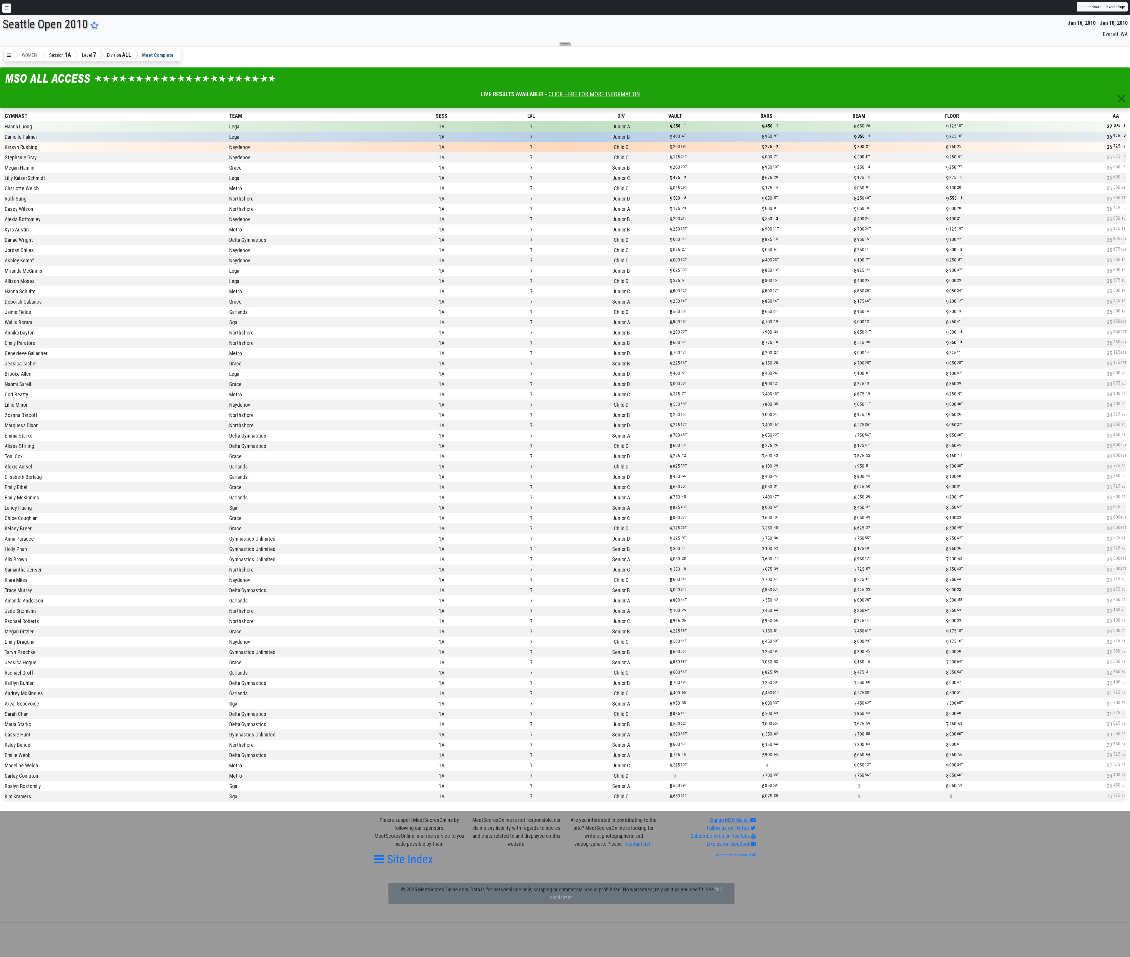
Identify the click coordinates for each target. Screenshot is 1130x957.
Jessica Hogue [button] (20, 662)
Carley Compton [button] (21, 776)
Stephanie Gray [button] (21, 157)
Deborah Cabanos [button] (23, 302)
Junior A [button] (621, 126)
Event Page (1115, 6)
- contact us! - (638, 844)
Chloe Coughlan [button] (21, 518)
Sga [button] (233, 322)
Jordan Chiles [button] (19, 250)
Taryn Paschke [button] (20, 652)
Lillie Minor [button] (16, 405)
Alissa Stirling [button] (19, 446)
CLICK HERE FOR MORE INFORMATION (594, 94)
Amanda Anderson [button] (24, 600)
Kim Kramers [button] (18, 796)
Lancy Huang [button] (18, 508)
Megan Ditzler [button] (19, 631)
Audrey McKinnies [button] (24, 693)
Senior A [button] (621, 302)
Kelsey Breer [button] (18, 528)
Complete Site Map (731, 854)
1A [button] (441, 126)
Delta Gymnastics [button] (247, 240)
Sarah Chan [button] (17, 714)
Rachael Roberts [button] (22, 621)
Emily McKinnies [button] (22, 497)
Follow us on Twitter (729, 828)
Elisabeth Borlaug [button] (23, 477)
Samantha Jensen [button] (24, 570)
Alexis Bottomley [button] (23, 219)
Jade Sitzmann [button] (20, 611)
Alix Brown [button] (16, 559)
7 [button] (531, 126)
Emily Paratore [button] (20, 343)
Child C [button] (621, 157)
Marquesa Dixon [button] (22, 425)
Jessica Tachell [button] (21, 363)
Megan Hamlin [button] (19, 168)
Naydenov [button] (239, 147)
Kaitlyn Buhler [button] (19, 683)
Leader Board (1090, 6)
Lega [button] (234, 126)
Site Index (408, 859)
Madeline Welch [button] (21, 765)
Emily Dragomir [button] (20, 642)
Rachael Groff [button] (19, 673)
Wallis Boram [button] (18, 322)
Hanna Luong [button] (18, 126)
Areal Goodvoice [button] (22, 704)
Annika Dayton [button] (20, 333)
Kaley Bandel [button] (18, 745)
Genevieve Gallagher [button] (26, 353)
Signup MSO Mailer (729, 820)
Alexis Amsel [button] (18, 466)
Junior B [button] (621, 137)
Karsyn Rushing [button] (21, 147)
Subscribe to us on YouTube (720, 836)
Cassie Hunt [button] (18, 734)
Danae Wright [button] (19, 240)
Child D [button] (621, 147)
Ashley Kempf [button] (19, 260)
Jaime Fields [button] (18, 312)
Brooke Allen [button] (18, 374)
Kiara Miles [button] (16, 580)
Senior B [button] (621, 168)
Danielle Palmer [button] (21, 137)
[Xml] (751, 854)
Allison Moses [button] (20, 281)
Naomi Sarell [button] (18, 384)
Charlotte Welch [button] (22, 188)
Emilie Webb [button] (18, 755)
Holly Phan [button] (16, 549)
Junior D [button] (621, 199)
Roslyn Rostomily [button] (23, 786)
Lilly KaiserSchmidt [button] (25, 178)
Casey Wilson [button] (19, 209)
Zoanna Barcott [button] (21, 415)
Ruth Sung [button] (15, 199)
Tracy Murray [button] (18, 590)
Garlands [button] (238, 312)
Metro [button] (235, 188)
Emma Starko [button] (18, 436)
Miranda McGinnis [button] (23, 271)
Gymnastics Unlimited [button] (252, 539)
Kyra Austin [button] (17, 229)
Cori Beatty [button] (16, 394)
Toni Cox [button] (14, 456)
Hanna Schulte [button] (20, 291)
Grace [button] (235, 168)
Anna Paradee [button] (19, 539)
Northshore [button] (241, 199)
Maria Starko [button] (18, 724)
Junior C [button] (621, 178)
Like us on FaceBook (729, 844)
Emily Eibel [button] (16, 487)
